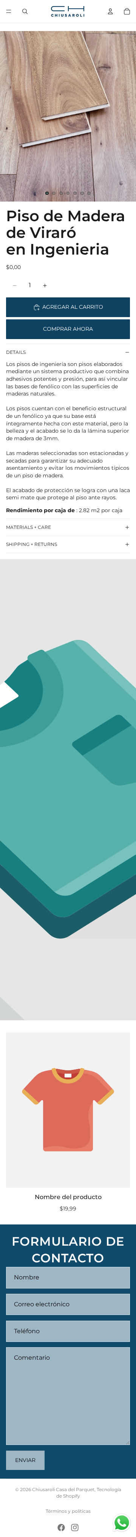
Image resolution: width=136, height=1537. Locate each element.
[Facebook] (61, 1527)
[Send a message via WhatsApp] (121, 1522)
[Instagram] (74, 1527)
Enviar (25, 1460)
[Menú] (8, 11)
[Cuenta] (110, 11)
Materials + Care (28, 527)
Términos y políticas (68, 1511)
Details (16, 352)
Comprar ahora (68, 328)
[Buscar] (25, 11)
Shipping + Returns (31, 544)
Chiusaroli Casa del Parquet (63, 1489)
